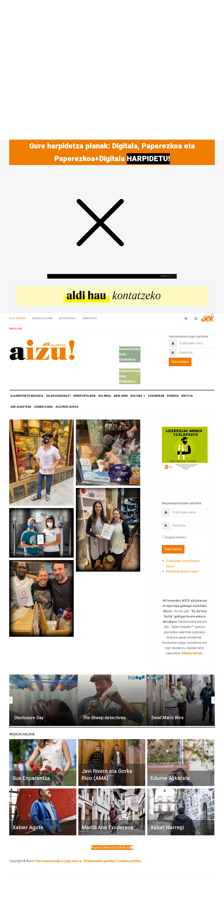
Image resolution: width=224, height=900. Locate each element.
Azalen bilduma (42, 318)
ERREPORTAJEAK (84, 396)
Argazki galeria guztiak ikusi (110, 847)
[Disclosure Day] (43, 700)
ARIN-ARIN (121, 396)
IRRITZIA (187, 396)
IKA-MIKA (104, 396)
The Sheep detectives (104, 718)
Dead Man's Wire (167, 718)
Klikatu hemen (192, 653)
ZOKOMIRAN (156, 396)
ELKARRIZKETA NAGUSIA (26, 396)
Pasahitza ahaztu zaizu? (182, 571)
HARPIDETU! (148, 158)
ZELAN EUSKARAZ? (58, 396)
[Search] (196, 318)
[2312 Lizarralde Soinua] (185, 448)
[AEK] (208, 317)
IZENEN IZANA (43, 407)
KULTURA (136, 396)
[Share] (185, 318)
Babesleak (15, 329)
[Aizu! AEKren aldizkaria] (42, 350)
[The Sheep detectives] (112, 700)
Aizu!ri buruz (67, 318)
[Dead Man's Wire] (180, 700)
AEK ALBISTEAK (20, 407)
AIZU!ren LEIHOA (66, 407)
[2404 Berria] (112, 295)
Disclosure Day (29, 718)
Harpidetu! (90, 318)
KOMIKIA (172, 396)
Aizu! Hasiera (17, 318)
